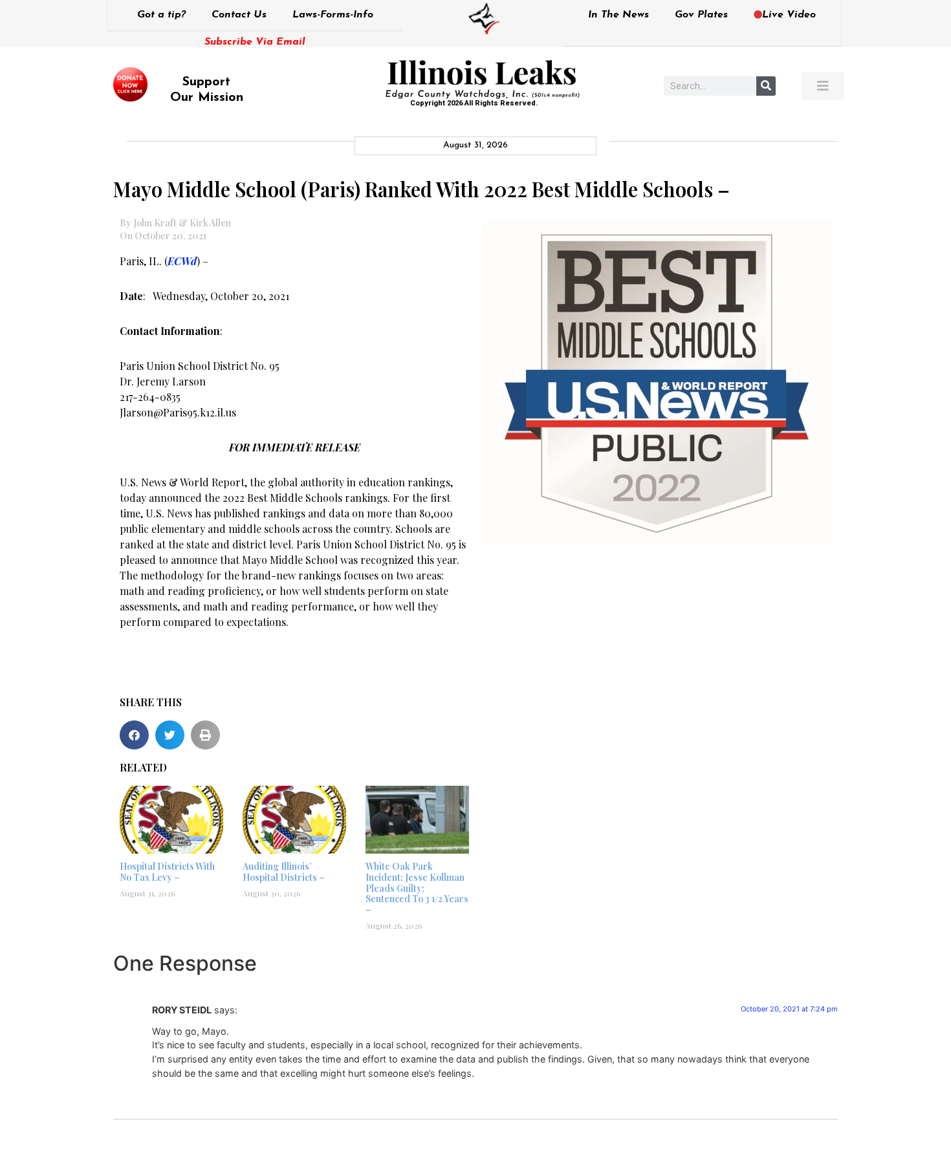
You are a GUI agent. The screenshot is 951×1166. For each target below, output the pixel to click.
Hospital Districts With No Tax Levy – (167, 871)
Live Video (789, 15)
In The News (618, 15)
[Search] (766, 86)
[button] (134, 735)
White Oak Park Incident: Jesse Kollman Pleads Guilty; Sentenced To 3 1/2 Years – (417, 888)
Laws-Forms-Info (332, 15)
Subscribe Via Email (254, 42)
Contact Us (239, 15)
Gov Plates (701, 15)
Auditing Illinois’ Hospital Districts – (284, 871)
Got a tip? (161, 15)
